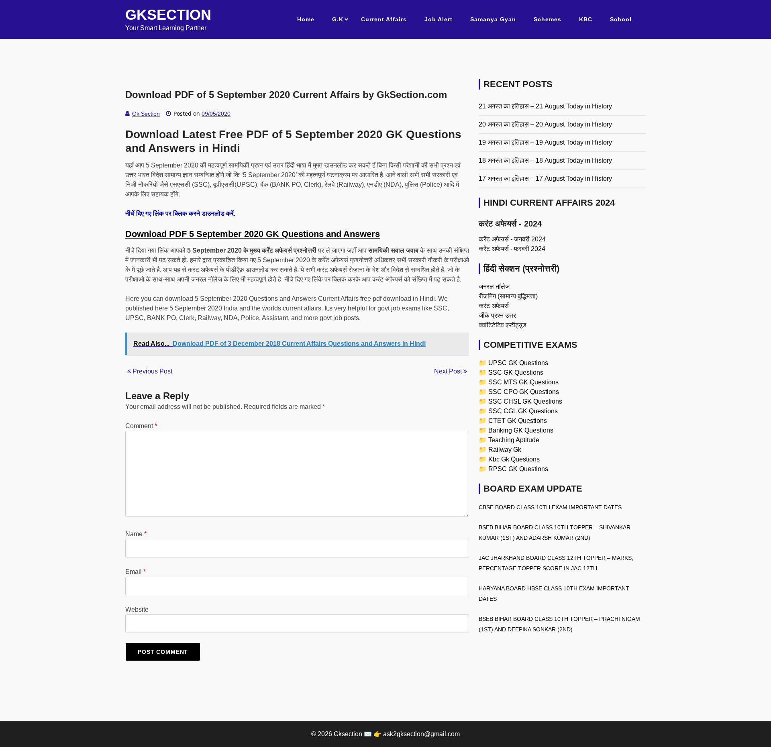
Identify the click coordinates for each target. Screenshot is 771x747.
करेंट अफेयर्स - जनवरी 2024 (512, 239)
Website (137, 609)
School (621, 19)
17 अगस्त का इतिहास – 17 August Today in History (545, 178)
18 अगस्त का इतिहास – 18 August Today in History (545, 160)
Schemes (547, 19)
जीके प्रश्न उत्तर (497, 315)
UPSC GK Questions (518, 362)
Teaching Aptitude (513, 440)
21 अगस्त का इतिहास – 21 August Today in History (545, 106)
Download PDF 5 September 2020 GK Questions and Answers (252, 234)
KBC (585, 19)
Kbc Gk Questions (514, 459)
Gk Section (146, 113)
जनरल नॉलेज (494, 286)
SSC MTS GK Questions (523, 382)
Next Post (448, 371)
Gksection (168, 14)
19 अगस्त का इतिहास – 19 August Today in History (545, 142)
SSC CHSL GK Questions (525, 401)
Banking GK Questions (520, 430)
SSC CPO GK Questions (523, 391)
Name (136, 534)
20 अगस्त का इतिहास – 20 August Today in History (545, 124)
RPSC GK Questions (518, 468)
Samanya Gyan (493, 19)
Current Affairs (384, 19)
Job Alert (438, 19)
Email (135, 571)
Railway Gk (504, 449)
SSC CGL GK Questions (523, 411)
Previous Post (151, 371)
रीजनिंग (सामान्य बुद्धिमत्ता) (508, 296)
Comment (141, 425)
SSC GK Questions (515, 372)
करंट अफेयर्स (494, 305)
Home (305, 19)
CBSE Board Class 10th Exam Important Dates (550, 507)
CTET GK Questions (517, 420)
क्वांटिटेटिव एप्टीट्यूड (502, 325)
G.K (337, 19)
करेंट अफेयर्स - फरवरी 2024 (512, 248)
